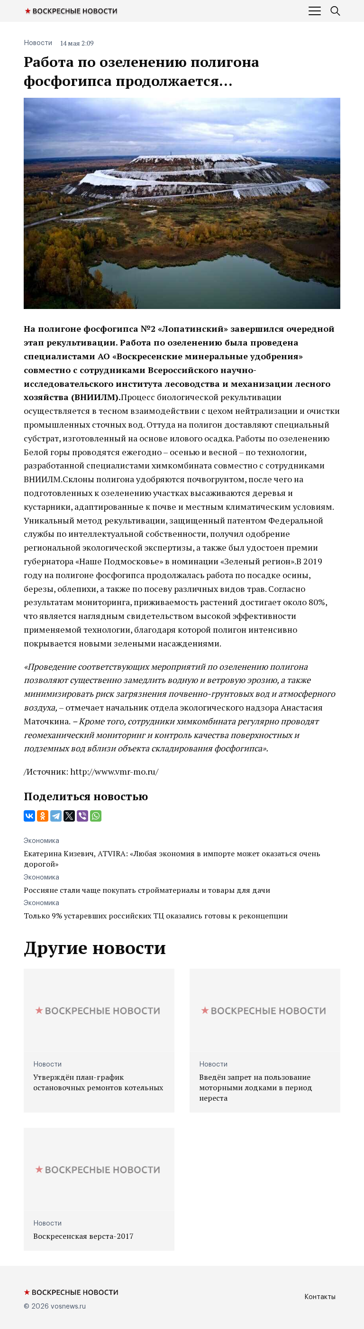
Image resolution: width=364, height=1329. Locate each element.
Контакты (320, 1297)
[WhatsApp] (95, 816)
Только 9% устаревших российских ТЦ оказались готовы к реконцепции (156, 915)
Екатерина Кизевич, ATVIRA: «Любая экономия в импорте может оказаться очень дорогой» (172, 858)
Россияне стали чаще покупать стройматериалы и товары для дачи (147, 890)
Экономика (41, 841)
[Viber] (82, 816)
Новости (38, 43)
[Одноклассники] (42, 816)
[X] (69, 816)
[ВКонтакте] (29, 816)
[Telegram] (56, 816)
